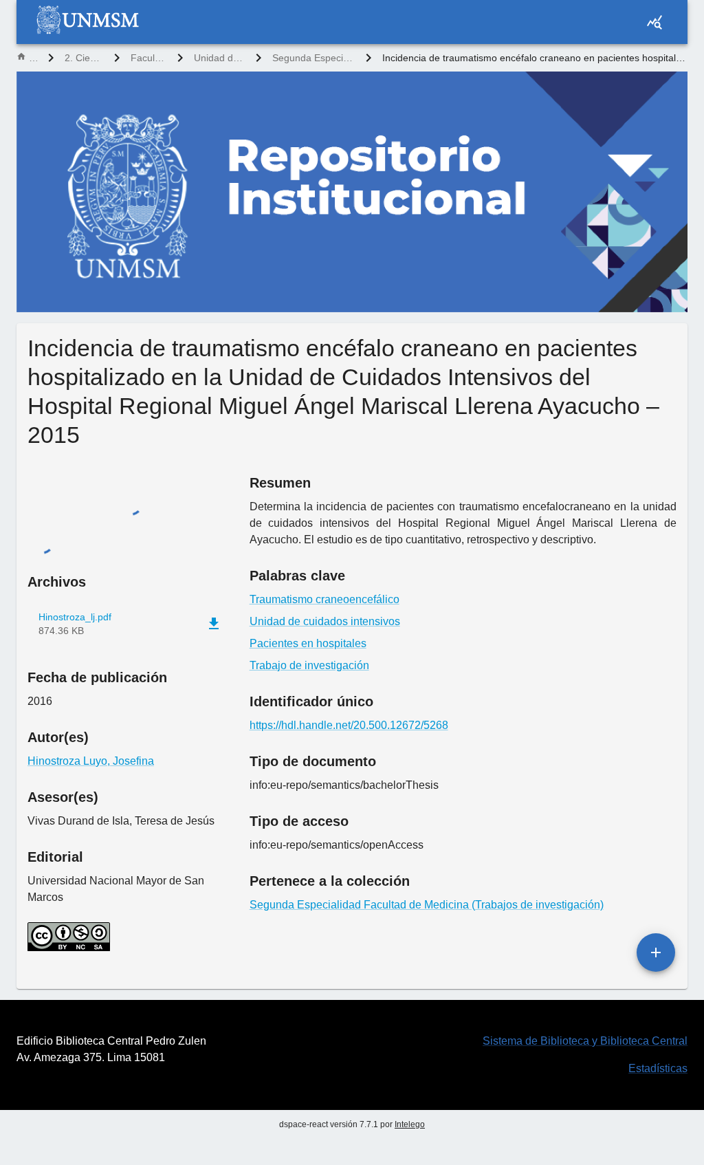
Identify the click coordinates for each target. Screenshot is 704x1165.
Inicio (33, 57)
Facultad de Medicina (149, 57)
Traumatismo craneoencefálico (324, 599)
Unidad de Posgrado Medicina (219, 57)
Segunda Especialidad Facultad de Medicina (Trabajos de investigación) (313, 57)
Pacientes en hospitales (308, 643)
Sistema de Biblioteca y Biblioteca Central (585, 1041)
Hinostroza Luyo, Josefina (91, 761)
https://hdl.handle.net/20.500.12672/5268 (349, 725)
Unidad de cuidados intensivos (325, 621)
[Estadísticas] (654, 22)
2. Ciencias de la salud (84, 57)
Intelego (410, 1124)
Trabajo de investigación (309, 665)
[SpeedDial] (656, 952)
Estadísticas (658, 1068)
